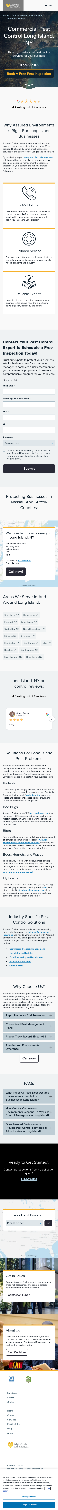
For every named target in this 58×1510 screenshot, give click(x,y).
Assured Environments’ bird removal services (25, 841)
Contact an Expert (19, 1295)
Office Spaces (16, 965)
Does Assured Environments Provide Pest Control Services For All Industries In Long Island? (26, 1128)
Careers (11, 1465)
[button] (29, 85)
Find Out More (17, 1352)
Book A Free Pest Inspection (29, 74)
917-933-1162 (29, 65)
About (10, 1433)
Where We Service (16, 18)
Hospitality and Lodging (21, 953)
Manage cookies (29, 1497)
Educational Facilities (20, 961)
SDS (20, 1465)
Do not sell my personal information (25, 1468)
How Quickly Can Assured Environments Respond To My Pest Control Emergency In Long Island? (27, 1112)
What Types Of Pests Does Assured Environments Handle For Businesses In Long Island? (27, 1096)
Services (11, 1419)
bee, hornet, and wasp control (18, 872)
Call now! (16, 572)
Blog (9, 1428)
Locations (12, 1393)
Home (6, 15)
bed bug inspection (39, 813)
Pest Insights (13, 1424)
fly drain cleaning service (31, 890)
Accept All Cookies (29, 1505)
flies (45, 887)
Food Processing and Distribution (26, 957)
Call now (29, 1058)
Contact (11, 1402)
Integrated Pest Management (38, 157)
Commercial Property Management (27, 949)
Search (10, 1397)
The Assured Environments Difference (22, 1047)
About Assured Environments (27, 15)
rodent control (33, 795)
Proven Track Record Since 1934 (26, 1036)
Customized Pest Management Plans (25, 1026)
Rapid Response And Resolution (25, 1015)
